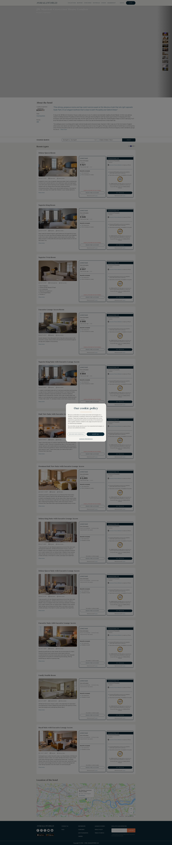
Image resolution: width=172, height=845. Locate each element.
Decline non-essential (76, 434)
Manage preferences (86, 439)
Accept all (95, 434)
